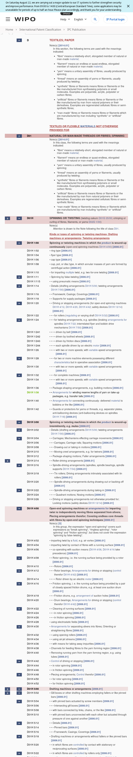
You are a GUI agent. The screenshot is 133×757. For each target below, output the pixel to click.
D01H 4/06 (33, 549)
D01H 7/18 (58, 416)
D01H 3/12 (33, 456)
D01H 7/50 (75, 327)
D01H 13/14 (115, 307)
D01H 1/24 (33, 319)
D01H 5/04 (33, 701)
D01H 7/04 (69, 469)
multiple (70, 272)
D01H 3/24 (33, 494)
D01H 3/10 (33, 451)
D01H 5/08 (33, 710)
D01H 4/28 (33, 622)
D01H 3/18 (33, 473)
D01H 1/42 (33, 409)
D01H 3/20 (33, 481)
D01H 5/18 (33, 736)
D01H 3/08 (33, 447)
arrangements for (117, 319)
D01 (29, 135)
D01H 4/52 (33, 683)
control (117, 570)
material (74, 59)
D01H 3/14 (33, 460)
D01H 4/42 (85, 307)
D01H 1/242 (33, 336)
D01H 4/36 (33, 643)
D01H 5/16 (33, 731)
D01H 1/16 (33, 294)
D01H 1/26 (33, 350)
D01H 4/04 (33, 545)
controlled (78, 744)
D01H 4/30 (33, 626)
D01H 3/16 (33, 465)
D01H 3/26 (33, 499)
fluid (75, 540)
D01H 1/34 (33, 379)
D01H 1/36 (33, 387)
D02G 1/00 (95, 222)
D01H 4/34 (33, 639)
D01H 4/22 (33, 608)
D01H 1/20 (33, 303)
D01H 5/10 (33, 714)
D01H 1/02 (33, 250)
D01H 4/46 (33, 670)
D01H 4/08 (95, 549)
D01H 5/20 (33, 744)
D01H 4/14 (33, 579)
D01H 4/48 (33, 674)
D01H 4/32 (33, 635)
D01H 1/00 (33, 242)
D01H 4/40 (33, 652)
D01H (30, 218)
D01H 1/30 (33, 366)
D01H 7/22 (70, 323)
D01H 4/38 (33, 648)
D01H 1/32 (33, 375)
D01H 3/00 (33, 422)
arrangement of (84, 595)
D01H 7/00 (57, 289)
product (106, 242)
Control (55, 661)
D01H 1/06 (33, 259)
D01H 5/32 (101, 315)
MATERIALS (87, 126)
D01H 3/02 (33, 429)
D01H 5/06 (33, 705)
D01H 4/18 (33, 595)
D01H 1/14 (33, 285)
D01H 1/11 (33, 276)
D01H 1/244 (33, 345)
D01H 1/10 (33, 272)
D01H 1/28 (33, 358)
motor (96, 345)
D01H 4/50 (33, 679)
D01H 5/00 (91, 285)
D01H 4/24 (33, 613)
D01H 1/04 (33, 255)
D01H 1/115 (33, 281)
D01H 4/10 (33, 566)
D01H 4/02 (33, 540)
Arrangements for (62, 392)
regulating (71, 315)
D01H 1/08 (33, 264)
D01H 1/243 (33, 341)
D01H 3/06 (33, 442)
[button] (19, 40)
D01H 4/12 (58, 307)
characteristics (62, 362)
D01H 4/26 (33, 617)
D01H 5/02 (33, 692)
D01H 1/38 (33, 392)
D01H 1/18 (33, 298)
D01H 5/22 (33, 753)
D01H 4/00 (105, 246)
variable (93, 350)
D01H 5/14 (33, 727)
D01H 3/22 (33, 490)
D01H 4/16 (109, 549)
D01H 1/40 (33, 400)
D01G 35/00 (105, 218)
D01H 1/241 (33, 332)
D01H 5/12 (33, 723)
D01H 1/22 (33, 315)
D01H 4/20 (72, 307)
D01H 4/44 (33, 665)
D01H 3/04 (33, 438)
